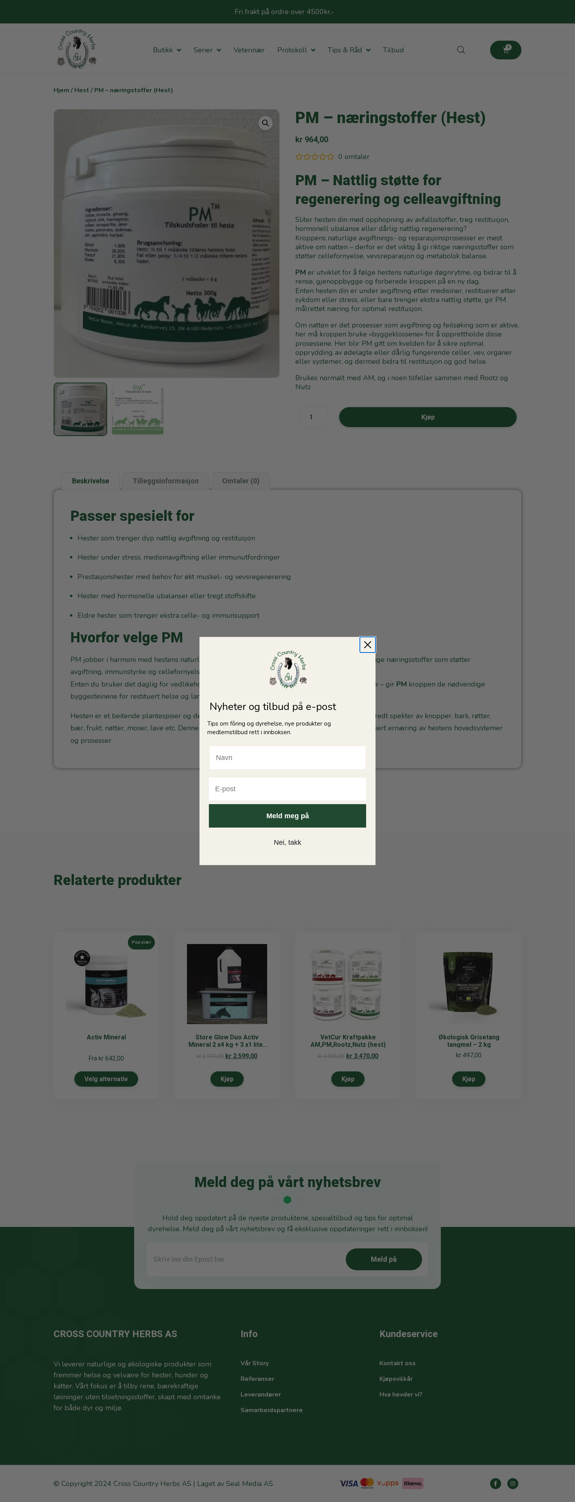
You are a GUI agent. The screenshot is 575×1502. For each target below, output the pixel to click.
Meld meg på (287, 816)
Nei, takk (287, 842)
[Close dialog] (368, 645)
